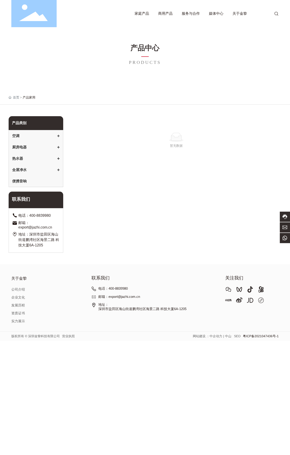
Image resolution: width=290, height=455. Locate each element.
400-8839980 (40, 215)
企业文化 (18, 297)
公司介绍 (18, 289)
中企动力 (216, 336)
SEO (237, 336)
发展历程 (18, 305)
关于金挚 (19, 279)
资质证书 (18, 313)
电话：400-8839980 (113, 288)
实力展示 (18, 321)
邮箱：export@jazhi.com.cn (119, 297)
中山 (228, 336)
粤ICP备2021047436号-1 (261, 336)
